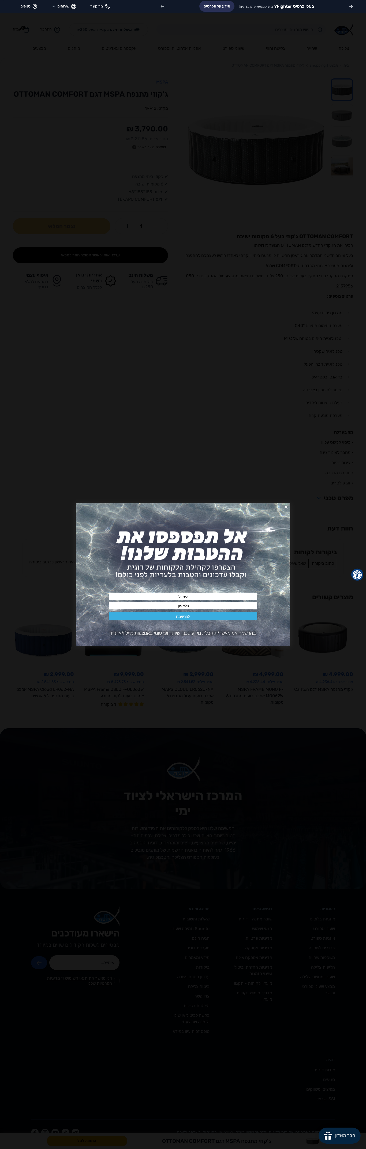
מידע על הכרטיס (217, 6)
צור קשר (96, 6)
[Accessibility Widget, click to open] (357, 574)
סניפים (25, 6)
